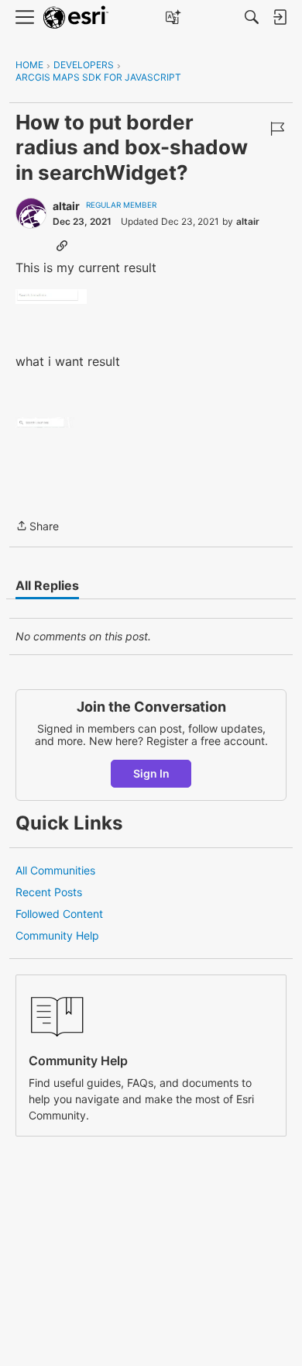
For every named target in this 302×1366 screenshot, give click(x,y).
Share (37, 527)
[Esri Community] (75, 17)
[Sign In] (279, 17)
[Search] (252, 17)
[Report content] (277, 129)
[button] (51, 297)
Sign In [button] (151, 773)
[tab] (47, 585)
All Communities (55, 870)
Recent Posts (48, 892)
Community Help (57, 935)
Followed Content (59, 913)
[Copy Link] (62, 245)
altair (66, 205)
